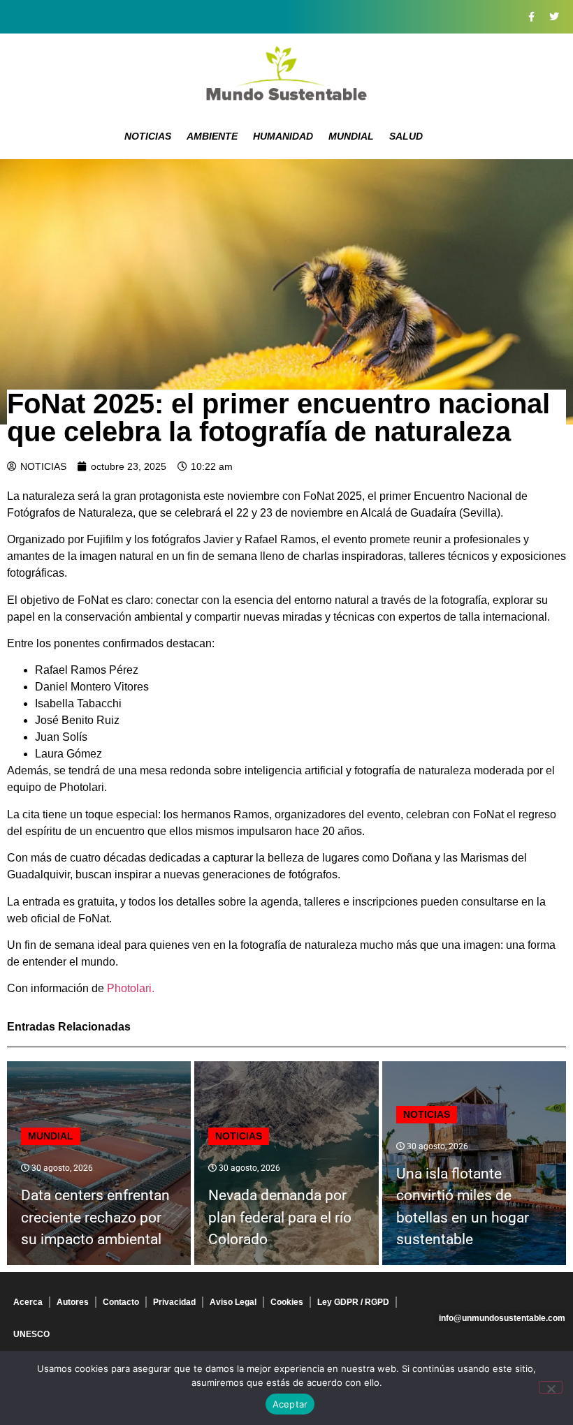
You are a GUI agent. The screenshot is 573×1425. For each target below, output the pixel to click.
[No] (551, 1387)
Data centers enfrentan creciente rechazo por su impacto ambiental (95, 1217)
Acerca (28, 1302)
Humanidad (283, 136)
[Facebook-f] (531, 17)
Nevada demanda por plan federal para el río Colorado (279, 1217)
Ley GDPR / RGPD (353, 1302)
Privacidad (174, 1302)
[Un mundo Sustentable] (286, 73)
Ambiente (212, 136)
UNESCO (31, 1334)
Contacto (121, 1302)
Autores (73, 1302)
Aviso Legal (233, 1302)
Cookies (286, 1302)
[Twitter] (554, 17)
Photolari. (130, 988)
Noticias (147, 136)
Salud (406, 136)
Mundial (351, 136)
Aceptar (290, 1404)
